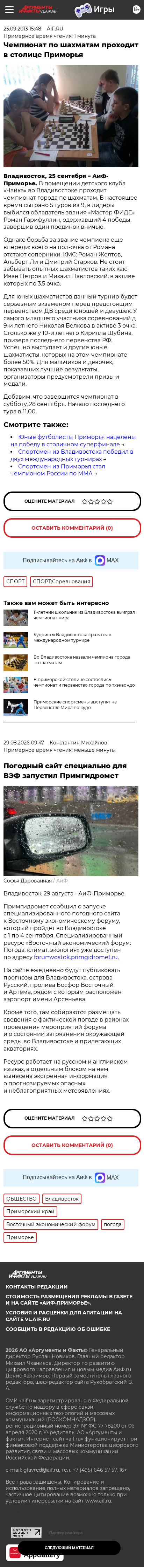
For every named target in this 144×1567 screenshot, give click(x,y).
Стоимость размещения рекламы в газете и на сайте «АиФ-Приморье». (69, 1299)
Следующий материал (69, 1548)
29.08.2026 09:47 (23, 743)
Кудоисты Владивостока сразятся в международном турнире (72, 637)
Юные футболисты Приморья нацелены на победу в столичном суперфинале (73, 441)
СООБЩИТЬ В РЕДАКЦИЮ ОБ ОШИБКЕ (58, 1329)
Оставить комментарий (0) (72, 528)
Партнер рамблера (65, 1533)
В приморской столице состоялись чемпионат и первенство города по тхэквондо (84, 682)
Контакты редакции (37, 1287)
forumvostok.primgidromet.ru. (76, 957)
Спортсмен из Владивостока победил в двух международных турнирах (72, 455)
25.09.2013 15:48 (22, 29)
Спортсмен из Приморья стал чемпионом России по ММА (57, 470)
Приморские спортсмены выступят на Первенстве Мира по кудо (75, 704)
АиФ (62, 881)
